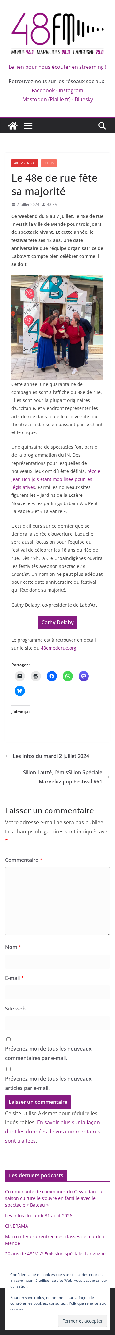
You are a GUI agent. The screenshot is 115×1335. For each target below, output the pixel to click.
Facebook (43, 90)
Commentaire (23, 859)
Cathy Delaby (58, 622)
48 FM (52, 204)
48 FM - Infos (24, 163)
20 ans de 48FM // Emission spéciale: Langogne (55, 1254)
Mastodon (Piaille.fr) (46, 99)
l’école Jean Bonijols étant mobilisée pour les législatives (56, 479)
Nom (13, 947)
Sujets (49, 163)
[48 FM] (12, 125)
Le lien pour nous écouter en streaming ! (57, 66)
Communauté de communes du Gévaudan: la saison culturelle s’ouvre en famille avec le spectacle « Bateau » (53, 1198)
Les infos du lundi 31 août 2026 (38, 1215)
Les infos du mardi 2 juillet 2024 (51, 756)
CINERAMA (16, 1226)
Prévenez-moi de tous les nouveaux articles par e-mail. (48, 1083)
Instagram (71, 90)
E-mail (14, 978)
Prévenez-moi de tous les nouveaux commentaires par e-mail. (48, 1053)
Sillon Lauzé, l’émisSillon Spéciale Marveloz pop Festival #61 (62, 777)
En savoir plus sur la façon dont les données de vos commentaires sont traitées (52, 1131)
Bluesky (84, 99)
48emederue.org (58, 648)
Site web (15, 1008)
